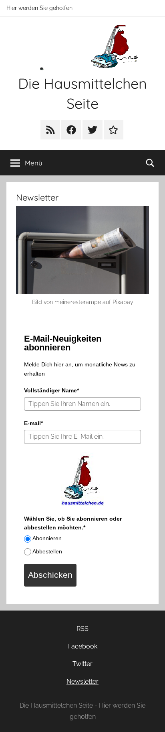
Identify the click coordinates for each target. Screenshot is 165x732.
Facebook (82, 646)
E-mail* (33, 423)
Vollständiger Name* (51, 390)
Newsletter (82, 681)
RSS (82, 629)
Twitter (82, 664)
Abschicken (50, 574)
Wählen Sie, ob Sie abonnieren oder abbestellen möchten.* (73, 523)
